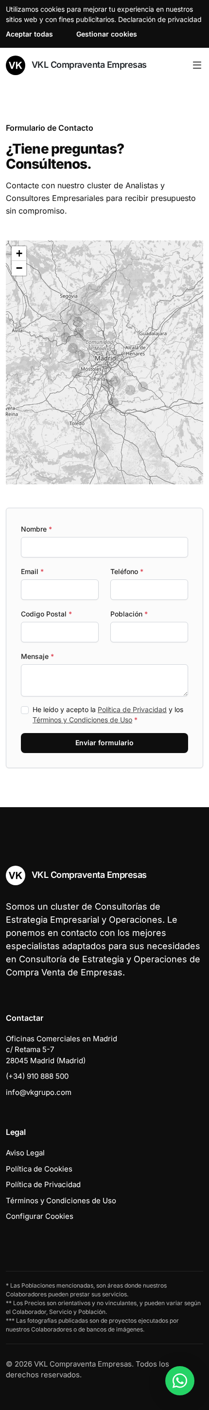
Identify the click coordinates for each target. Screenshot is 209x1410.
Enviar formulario (104, 742)
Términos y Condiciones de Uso (82, 719)
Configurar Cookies (39, 1216)
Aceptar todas (29, 34)
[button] (113, 402)
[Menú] (197, 65)
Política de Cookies (39, 1168)
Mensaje (37, 656)
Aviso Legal (25, 1152)
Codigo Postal (46, 614)
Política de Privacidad (132, 709)
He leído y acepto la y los (108, 714)
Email (32, 571)
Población (129, 614)
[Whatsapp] (179, 1380)
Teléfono (126, 571)
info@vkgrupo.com (38, 1092)
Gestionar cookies (106, 34)
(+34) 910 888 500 (37, 1076)
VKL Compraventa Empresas (88, 65)
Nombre (36, 529)
